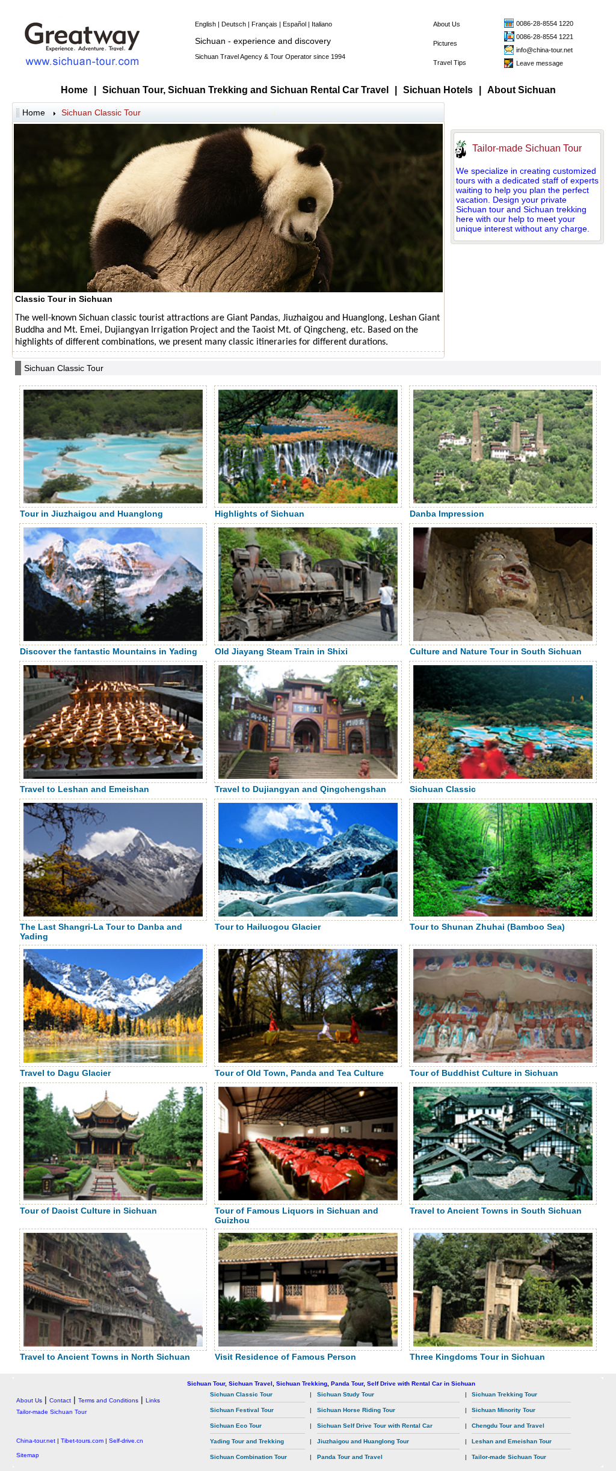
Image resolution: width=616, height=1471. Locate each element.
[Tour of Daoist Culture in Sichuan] (113, 1197)
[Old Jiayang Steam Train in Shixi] (308, 638)
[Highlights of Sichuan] (308, 500)
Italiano (322, 24)
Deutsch (233, 24)
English (205, 24)
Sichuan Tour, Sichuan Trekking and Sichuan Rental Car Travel (245, 90)
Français (264, 24)
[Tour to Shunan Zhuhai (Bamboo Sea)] (503, 913)
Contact (60, 1400)
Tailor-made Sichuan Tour (527, 148)
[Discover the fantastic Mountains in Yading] (113, 638)
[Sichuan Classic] (503, 776)
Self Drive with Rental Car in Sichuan (421, 1383)
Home (74, 90)
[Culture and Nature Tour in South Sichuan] (503, 638)
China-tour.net (35, 1440)
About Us (446, 24)
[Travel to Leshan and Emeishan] (113, 776)
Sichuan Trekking (301, 1383)
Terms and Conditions (108, 1400)
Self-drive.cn (126, 1440)
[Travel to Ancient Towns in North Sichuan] (113, 1343)
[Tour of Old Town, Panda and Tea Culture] (308, 1059)
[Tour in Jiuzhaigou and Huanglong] (113, 500)
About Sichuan (521, 90)
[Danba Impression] (503, 500)
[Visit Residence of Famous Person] (308, 1343)
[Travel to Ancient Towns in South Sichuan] (503, 1197)
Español (294, 24)
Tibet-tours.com (82, 1440)
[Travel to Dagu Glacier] (113, 1059)
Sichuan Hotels (438, 90)
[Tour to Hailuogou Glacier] (308, 913)
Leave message (539, 63)
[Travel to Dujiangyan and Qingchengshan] (308, 776)
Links (153, 1400)
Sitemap (27, 1455)
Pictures (445, 43)
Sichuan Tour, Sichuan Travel (230, 1383)
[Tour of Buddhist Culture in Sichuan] (503, 1059)
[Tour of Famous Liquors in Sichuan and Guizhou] (308, 1197)
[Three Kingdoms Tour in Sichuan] (503, 1343)
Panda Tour (347, 1383)
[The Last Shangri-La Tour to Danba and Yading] (113, 913)
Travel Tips (449, 62)
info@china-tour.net (544, 50)
